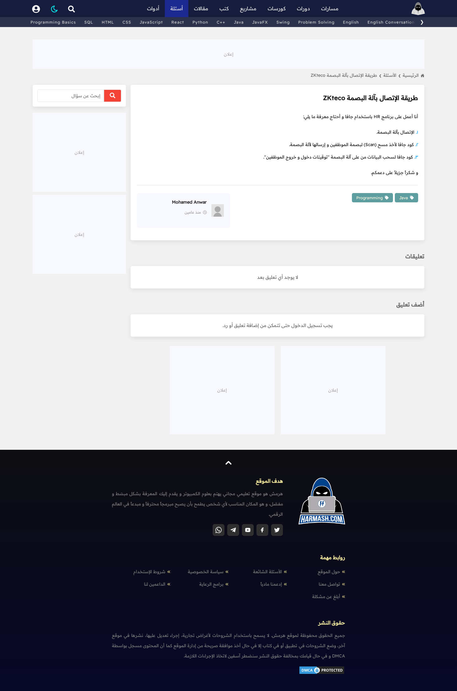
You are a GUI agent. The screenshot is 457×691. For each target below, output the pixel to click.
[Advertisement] (228, 53)
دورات (303, 8)
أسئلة (176, 8)
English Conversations (392, 22)
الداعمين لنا (154, 584)
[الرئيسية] (418, 8)
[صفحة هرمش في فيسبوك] (262, 530)
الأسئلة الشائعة (267, 571)
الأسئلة (392, 75)
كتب (224, 8)
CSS (126, 22)
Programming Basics (53, 22)
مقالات (201, 8)
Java (239, 22)
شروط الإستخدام (149, 571)
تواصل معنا (329, 584)
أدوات (153, 8)
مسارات (330, 8)
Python (200, 22)
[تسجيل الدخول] (36, 8)
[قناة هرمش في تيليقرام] (233, 530)
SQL (88, 22)
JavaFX (260, 22)
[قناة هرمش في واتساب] (218, 530)
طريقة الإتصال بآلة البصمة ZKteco (346, 75)
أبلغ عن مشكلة (326, 596)
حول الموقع (329, 571)
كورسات (277, 8)
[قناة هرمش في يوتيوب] (248, 530)
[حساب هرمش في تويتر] (277, 530)
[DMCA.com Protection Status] (321, 673)
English (351, 22)
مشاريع (248, 8)
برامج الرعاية (211, 584)
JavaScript (151, 22)
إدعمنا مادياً (271, 584)
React (177, 22)
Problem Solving (316, 22)
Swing (283, 22)
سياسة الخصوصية (206, 571)
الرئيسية (410, 75)
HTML (108, 22)
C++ (221, 22)
